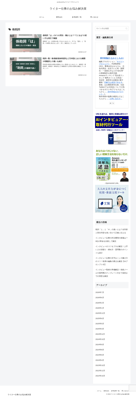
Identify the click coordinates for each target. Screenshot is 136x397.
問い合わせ (125, 391)
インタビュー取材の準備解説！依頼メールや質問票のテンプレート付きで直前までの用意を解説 (111, 273)
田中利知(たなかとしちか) (111, 58)
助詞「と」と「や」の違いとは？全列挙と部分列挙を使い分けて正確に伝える (111, 231)
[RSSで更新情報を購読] (113, 103)
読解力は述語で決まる (113, 82)
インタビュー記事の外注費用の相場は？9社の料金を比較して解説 (111, 239)
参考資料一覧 (115, 391)
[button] (126, 28)
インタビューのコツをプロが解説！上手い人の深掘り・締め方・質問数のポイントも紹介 (111, 249)
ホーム (99, 391)
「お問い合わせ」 (115, 99)
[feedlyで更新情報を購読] (110, 103)
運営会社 (106, 391)
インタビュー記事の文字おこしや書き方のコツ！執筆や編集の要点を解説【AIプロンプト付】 (111, 261)
